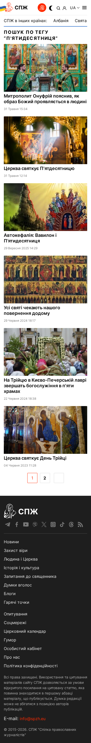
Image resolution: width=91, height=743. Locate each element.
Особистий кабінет (23, 648)
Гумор (10, 639)
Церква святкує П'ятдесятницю (39, 168)
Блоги (10, 593)
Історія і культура (21, 567)
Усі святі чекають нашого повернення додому (32, 310)
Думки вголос (18, 584)
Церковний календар (25, 631)
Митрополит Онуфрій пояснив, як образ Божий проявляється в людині (45, 98)
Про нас (12, 657)
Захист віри (16, 550)
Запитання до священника (30, 576)
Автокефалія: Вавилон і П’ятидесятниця (30, 238)
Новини (11, 541)
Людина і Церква (21, 559)
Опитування (15, 613)
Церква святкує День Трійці (35, 458)
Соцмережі (15, 622)
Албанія (61, 20)
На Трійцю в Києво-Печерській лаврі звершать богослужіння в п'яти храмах (45, 385)
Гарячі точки (16, 602)
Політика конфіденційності (31, 665)
